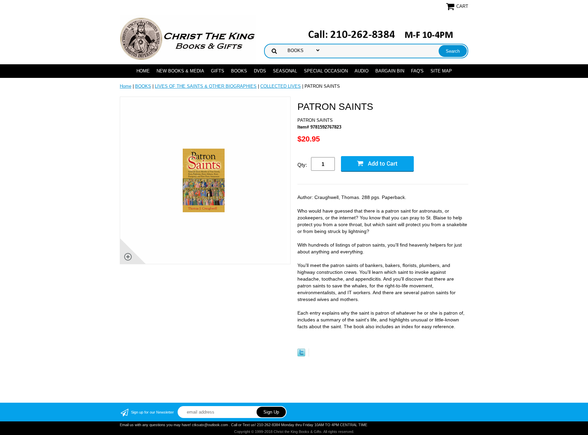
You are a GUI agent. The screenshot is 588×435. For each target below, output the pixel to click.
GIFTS (217, 70)
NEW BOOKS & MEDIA (180, 70)
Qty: (302, 165)
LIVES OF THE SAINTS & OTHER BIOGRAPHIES (206, 86)
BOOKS (239, 70)
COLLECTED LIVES (280, 86)
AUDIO (362, 70)
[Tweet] (301, 354)
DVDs (260, 70)
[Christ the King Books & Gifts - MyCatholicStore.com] (188, 38)
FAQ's (417, 70)
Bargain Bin (389, 70)
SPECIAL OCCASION (326, 70)
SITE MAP (441, 70)
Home (143, 70)
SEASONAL (285, 70)
